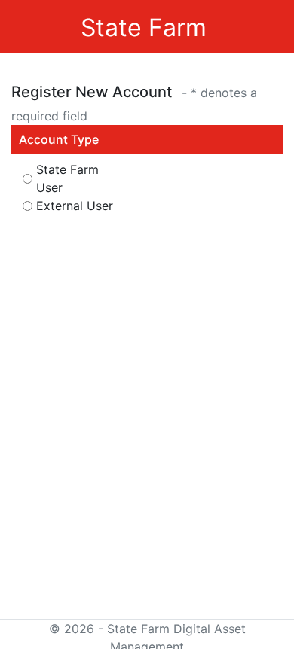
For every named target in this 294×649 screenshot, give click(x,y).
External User (74, 205)
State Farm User (67, 178)
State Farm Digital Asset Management (144, 63)
